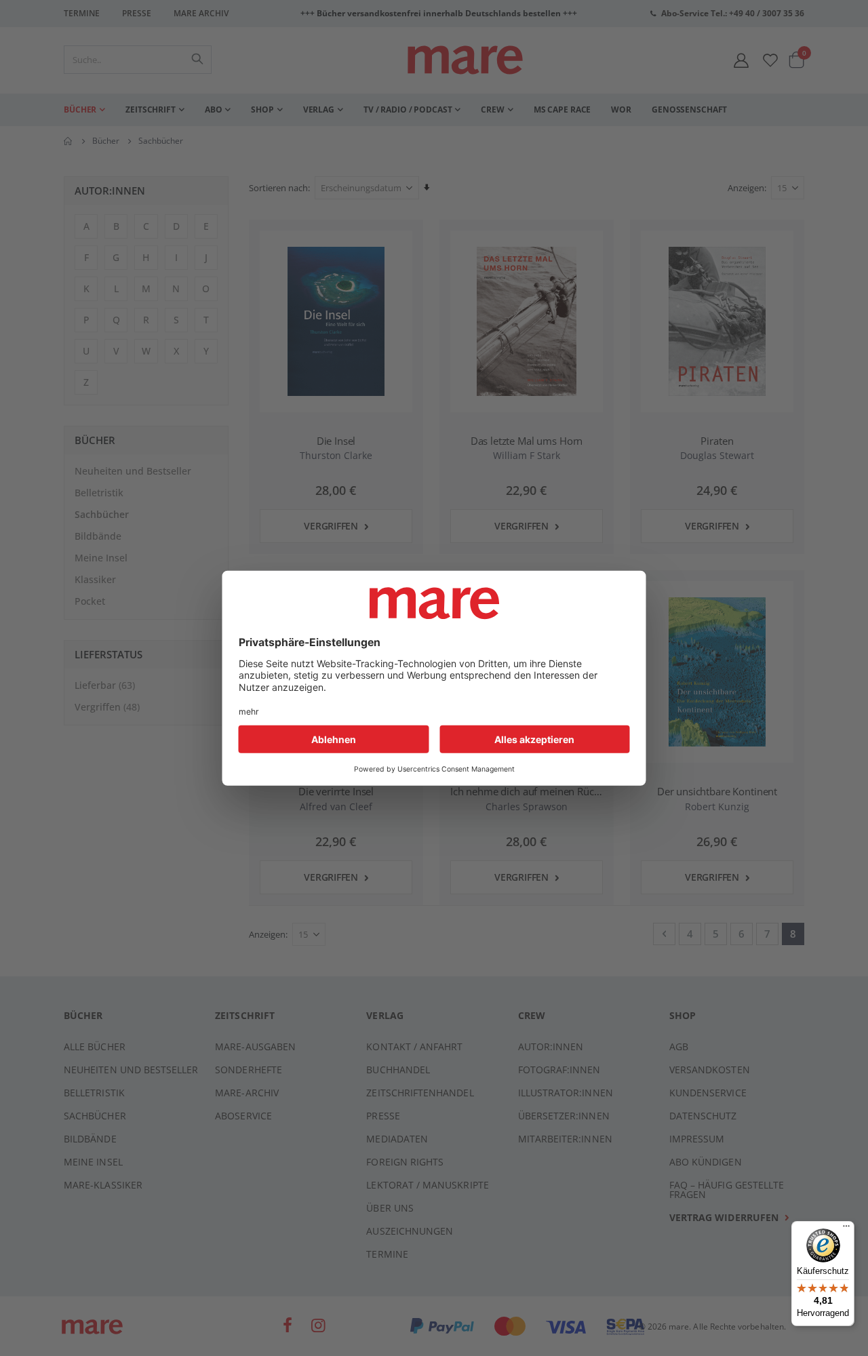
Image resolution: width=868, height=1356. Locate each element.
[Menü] (846, 1224)
